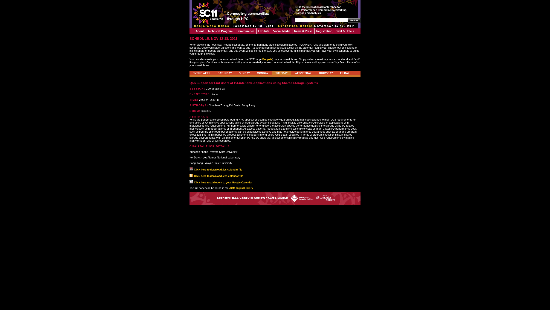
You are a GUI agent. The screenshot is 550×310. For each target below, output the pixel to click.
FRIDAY (345, 73)
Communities (245, 31)
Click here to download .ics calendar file (218, 169)
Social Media (281, 31)
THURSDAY (326, 73)
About (200, 31)
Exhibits (263, 31)
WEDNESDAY (303, 73)
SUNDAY (244, 73)
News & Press (303, 31)
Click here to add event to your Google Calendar (223, 182)
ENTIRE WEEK (202, 73)
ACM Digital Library (241, 188)
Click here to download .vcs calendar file (218, 176)
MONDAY (262, 73)
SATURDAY (225, 73)
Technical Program (220, 31)
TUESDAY (281, 73)
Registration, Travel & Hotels (335, 31)
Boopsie (267, 59)
